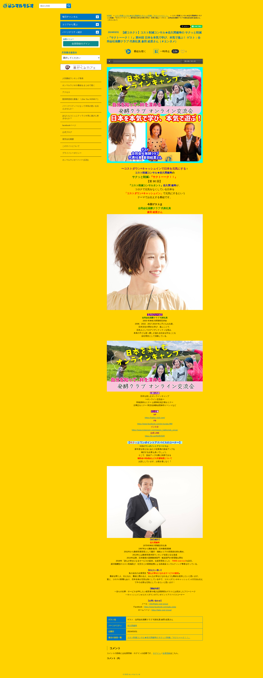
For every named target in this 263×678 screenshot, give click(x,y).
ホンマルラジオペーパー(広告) (75, 160)
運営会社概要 (68, 139)
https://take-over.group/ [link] (161, 610)
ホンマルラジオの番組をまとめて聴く (78, 85)
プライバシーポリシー (72, 153)
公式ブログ (67, 132)
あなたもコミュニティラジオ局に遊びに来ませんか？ (80, 117)
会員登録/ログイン (81, 43)
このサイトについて (71, 146)
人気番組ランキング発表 (72, 78)
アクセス (66, 92)
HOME (109, 16)
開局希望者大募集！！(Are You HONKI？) (80, 99)
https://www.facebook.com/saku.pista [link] (160, 607)
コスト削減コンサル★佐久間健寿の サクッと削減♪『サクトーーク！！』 (142, 16)
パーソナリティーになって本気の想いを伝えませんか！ (80, 107)
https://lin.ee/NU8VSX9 (155, 436)
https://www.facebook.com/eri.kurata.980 (154, 424)
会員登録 (166, 653)
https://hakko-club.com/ (155, 417)
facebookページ (69, 125)
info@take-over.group (158, 604)
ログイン (157, 653)
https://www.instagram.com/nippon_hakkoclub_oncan (155, 430)
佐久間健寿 (132, 625)
